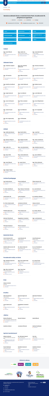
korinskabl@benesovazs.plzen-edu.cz (10, 320)
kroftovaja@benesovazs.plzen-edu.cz (25, 204)
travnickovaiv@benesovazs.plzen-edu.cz (39, 250)
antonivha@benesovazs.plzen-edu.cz (39, 204)
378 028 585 (6, 300)
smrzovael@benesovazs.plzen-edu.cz (25, 78)
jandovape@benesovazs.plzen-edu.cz (25, 103)
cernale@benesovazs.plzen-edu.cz (24, 163)
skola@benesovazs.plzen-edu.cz (29, 23)
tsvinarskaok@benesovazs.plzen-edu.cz (24, 191)
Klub (5, 39)
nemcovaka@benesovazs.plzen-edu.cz (10, 212)
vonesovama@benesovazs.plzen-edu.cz (24, 220)
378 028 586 (21, 351)
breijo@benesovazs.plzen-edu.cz (39, 133)
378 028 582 (21, 214)
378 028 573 (6, 192)
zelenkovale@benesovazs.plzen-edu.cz (24, 157)
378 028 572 (35, 88)
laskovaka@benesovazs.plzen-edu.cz (39, 197)
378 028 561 (41, 23)
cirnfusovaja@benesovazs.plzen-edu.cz (10, 104)
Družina (20, 39)
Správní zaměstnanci (8, 43)
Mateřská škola (22, 35)
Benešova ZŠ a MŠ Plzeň (12, 2)
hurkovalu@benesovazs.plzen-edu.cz (39, 190)
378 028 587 (6, 251)
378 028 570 (21, 104)
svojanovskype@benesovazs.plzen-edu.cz (10, 121)
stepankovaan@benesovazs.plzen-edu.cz (39, 104)
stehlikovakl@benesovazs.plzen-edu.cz (10, 191)
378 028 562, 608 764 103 (23, 55)
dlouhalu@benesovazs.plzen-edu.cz (24, 240)
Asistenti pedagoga (8, 35)
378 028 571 (6, 79)
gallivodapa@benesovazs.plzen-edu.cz (10, 350)
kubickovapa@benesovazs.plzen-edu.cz (24, 183)
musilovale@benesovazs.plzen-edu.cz (25, 197)
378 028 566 (35, 327)
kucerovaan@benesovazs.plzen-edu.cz (10, 241)
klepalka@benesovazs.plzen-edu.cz (10, 171)
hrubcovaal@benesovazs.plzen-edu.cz (25, 249)
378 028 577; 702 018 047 (8, 351)
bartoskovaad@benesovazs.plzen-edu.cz (10, 134)
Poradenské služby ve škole (37, 35)
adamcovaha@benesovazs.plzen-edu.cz (24, 212)
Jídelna (34, 39)
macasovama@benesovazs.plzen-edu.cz (24, 70)
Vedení (5, 31)
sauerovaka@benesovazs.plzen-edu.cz (39, 78)
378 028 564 (21, 340)
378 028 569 (6, 142)
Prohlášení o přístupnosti (32, 386)
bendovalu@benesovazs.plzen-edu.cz (39, 219)
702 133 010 (21, 273)
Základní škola (21, 31)
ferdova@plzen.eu (36, 349)
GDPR (29, 385)
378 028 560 (6, 55)
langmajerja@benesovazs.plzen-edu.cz (39, 113)
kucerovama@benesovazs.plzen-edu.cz (24, 350)
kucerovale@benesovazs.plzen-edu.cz (10, 95)
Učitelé (34, 31)
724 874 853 (21, 250)
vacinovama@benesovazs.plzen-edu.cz (24, 227)
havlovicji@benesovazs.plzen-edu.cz (10, 78)
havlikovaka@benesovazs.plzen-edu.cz (10, 87)
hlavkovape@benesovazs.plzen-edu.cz (39, 164)
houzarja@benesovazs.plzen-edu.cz (10, 112)
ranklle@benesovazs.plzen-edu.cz (10, 197)
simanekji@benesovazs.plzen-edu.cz (25, 121)
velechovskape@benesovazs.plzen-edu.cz (10, 205)
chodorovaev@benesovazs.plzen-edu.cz (24, 113)
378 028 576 (21, 221)
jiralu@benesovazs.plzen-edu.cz (24, 54)
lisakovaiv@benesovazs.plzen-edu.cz (25, 95)
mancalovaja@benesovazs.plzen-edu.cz (39, 55)
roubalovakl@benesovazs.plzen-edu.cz (10, 299)
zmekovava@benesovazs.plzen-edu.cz (40, 68)
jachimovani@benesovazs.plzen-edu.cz (10, 272)
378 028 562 (35, 56)
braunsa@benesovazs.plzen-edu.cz (10, 182)
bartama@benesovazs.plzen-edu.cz (24, 133)
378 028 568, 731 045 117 (8, 274)
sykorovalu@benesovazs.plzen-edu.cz (40, 95)
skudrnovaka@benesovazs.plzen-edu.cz (39, 241)
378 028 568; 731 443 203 (8, 264)
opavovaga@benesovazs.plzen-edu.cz (39, 148)
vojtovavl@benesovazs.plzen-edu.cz (10, 68)
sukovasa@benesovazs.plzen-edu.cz (39, 182)
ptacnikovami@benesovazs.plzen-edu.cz (10, 220)
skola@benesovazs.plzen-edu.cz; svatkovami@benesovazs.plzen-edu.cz (10, 340)
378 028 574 (21, 71)
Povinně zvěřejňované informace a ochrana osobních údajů (33, 383)
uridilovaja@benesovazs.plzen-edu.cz (39, 156)
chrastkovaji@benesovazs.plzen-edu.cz (39, 141)
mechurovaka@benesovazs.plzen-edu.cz (10, 250)
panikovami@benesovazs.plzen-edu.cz (10, 227)
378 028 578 (6, 69)
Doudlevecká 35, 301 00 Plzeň (13, 23)
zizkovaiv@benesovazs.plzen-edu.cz (10, 54)
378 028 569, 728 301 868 (37, 264)
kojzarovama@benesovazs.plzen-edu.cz (24, 299)
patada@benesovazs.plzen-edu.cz (10, 156)
